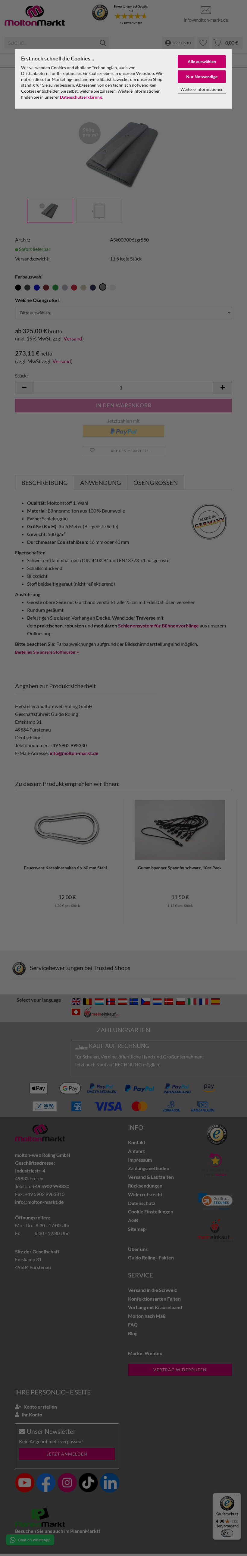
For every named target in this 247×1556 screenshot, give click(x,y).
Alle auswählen (202, 61)
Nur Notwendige (201, 76)
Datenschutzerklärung (81, 97)
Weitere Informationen (202, 89)
